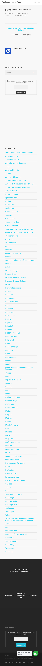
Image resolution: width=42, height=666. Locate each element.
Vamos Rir (9, 538)
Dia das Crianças (12, 271)
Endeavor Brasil (11, 302)
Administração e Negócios (15, 163)
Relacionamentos (12, 477)
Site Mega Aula (11, 505)
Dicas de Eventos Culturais (15, 278)
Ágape (7, 167)
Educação (9, 295)
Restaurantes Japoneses (15, 480)
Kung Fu (8, 387)
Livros (7, 394)
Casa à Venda (10, 219)
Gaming (8, 364)
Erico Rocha (10, 316)
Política (8, 467)
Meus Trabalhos (11, 408)
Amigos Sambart (11, 194)
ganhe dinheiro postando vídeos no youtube (19, 368)
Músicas (8, 432)
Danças (8, 264)
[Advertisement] (21, 121)
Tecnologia (9, 512)
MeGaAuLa (9, 404)
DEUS (7, 267)
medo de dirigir (11, 401)
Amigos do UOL (11, 191)
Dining (7, 284)
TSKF (7, 524)
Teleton (8, 515)
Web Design (10, 545)
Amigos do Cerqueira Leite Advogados (20, 184)
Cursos (8, 257)
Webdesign (9, 548)
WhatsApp (9, 552)
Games (8, 361)
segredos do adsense (13, 494)
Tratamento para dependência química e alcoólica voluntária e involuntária (20, 519)
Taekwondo (9, 508)
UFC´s (7, 527)
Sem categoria (11, 501)
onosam (10, 13)
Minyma (8, 415)
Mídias (8, 411)
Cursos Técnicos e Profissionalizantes (20, 260)
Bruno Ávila (9, 205)
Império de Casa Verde (14, 380)
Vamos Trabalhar (12, 541)
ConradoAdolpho (12, 243)
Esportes (8, 323)
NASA (7, 435)
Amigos (8, 173)
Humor (8, 376)
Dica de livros (10, 274)
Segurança (9, 498)
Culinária (8, 250)
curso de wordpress (13, 253)
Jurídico (8, 383)
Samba (8, 487)
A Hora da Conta (11, 156)
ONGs (7, 453)
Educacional (10, 298)
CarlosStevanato (11, 212)
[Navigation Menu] (39, 2)
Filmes (8, 343)
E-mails (8, 291)
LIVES (7, 390)
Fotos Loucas (10, 357)
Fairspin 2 (9, 326)
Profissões (9, 470)
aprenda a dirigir (11, 198)
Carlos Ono (9, 208)
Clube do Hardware (13, 222)
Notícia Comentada (12, 442)
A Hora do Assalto (12, 160)
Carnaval (8, 215)
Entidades (9, 309)
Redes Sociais (11, 473)
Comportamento (11, 236)
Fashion (8, 330)
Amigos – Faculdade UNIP (15, 180)
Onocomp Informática (20, 15)
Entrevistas (9, 312)
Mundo (8, 421)
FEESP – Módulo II (12, 333)
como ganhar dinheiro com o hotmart (19, 232)
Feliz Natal (9, 340)
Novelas (8, 446)
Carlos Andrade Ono (11, 2)
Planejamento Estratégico (15, 463)
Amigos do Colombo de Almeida (17, 187)
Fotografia (9, 350)
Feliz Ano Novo (11, 336)
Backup (8, 201)
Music (7, 428)
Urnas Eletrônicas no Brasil (16, 534)
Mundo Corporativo (12, 425)
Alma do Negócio (12, 170)
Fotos (7, 354)
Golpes (8, 373)
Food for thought (11, 347)
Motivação (9, 418)
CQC (7, 246)
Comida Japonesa (12, 225)
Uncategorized (11, 531)
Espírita (8, 319)
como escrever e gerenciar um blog (19, 229)
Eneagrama (9, 305)
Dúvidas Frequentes (13, 288)
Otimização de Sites (13, 460)
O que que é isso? (12, 449)
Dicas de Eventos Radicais (15, 281)
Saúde (7, 491)
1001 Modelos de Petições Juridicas (19, 153)
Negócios (9, 439)
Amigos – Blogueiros (13, 177)
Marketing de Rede (12, 397)
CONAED (9, 239)
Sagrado (8, 484)
